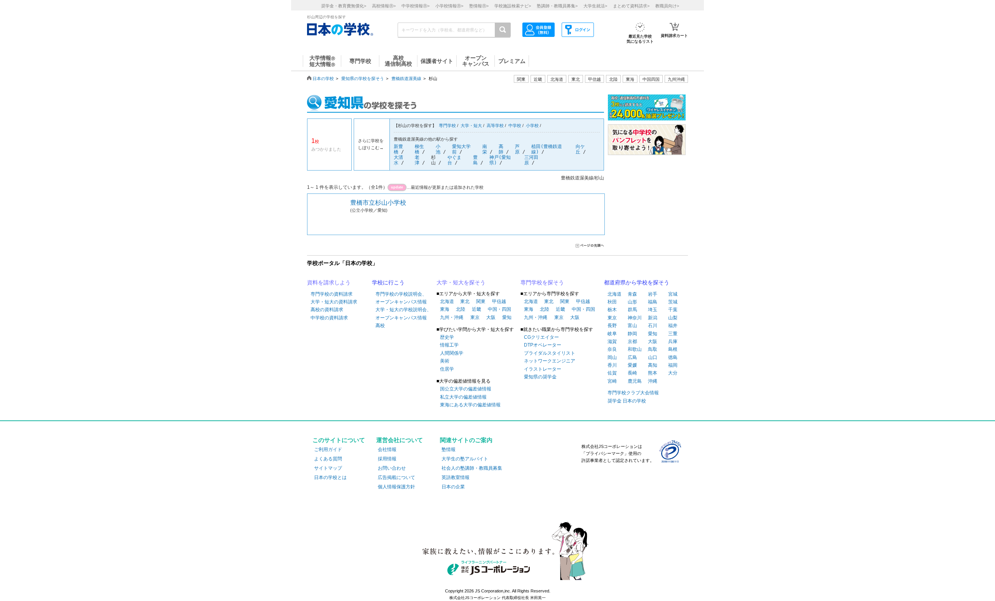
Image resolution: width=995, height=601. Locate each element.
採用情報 (387, 459)
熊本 (652, 373)
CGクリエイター (541, 337)
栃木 (612, 309)
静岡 (632, 333)
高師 (501, 149)
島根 (672, 349)
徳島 (672, 357)
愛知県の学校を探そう (362, 78)
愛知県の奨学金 (540, 377)
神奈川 (635, 318)
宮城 (672, 294)
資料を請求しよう (329, 282)
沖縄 (652, 381)
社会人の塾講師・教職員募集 (472, 468)
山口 (652, 357)
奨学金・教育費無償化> (343, 5)
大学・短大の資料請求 (334, 302)
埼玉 (652, 309)
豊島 (475, 160)
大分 (672, 373)
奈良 (612, 349)
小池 (438, 149)
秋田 (612, 302)
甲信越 (499, 301)
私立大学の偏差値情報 (463, 397)
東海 (444, 309)
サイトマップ (328, 468)
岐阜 (612, 333)
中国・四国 (499, 309)
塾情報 (449, 449)
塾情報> (479, 5)
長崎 (632, 373)
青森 (632, 294)
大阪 (491, 317)
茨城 (672, 302)
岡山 (612, 357)
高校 (380, 325)
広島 (632, 357)
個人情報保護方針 (396, 487)
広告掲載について (396, 477)
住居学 (447, 369)
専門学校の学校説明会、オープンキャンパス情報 (401, 298)
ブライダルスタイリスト (549, 353)
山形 (632, 302)
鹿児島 (635, 381)
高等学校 (495, 125)
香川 (612, 365)
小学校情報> (449, 5)
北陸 (460, 309)
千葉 (672, 309)
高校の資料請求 (327, 309)
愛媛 (632, 365)
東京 (475, 317)
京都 (632, 341)
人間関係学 (451, 353)
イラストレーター (542, 369)
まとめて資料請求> (631, 5)
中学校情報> (415, 5)
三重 (672, 333)
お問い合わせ (392, 468)
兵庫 (672, 341)
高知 (652, 365)
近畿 (476, 309)
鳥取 (652, 349)
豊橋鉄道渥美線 (406, 78)
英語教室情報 (456, 477)
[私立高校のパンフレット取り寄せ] (647, 116)
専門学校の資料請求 (332, 294)
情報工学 (449, 345)
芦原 (517, 149)
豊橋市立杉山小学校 (378, 202)
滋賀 (612, 341)
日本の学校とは (330, 477)
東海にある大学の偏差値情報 (470, 405)
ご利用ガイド (328, 449)
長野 (612, 325)
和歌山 (635, 349)
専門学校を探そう (542, 282)
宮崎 (612, 381)
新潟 (652, 318)
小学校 (532, 125)
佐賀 (612, 373)
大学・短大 (471, 125)
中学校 (514, 125)
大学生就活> (595, 5)
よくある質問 (328, 459)
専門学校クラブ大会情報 (633, 392)
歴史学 (447, 337)
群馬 (632, 309)
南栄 (484, 149)
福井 (672, 325)
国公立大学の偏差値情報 (465, 389)
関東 (480, 301)
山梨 (672, 318)
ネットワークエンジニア (549, 361)
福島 (652, 302)
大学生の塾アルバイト (465, 459)
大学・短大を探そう (460, 282)
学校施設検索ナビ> (512, 5)
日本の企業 (453, 487)
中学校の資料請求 (329, 318)
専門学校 (447, 125)
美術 (444, 361)
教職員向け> (667, 5)
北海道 (556, 79)
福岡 (672, 365)
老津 (417, 160)
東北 (465, 301)
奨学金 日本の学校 (626, 401)
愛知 (506, 317)
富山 (632, 325)
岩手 (652, 294)
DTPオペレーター (542, 345)
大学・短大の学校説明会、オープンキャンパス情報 (403, 313)
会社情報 (387, 449)
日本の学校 (323, 78)
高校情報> (384, 5)
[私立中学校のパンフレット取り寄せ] (647, 151)
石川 (652, 325)
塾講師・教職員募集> (557, 5)
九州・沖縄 (451, 317)
